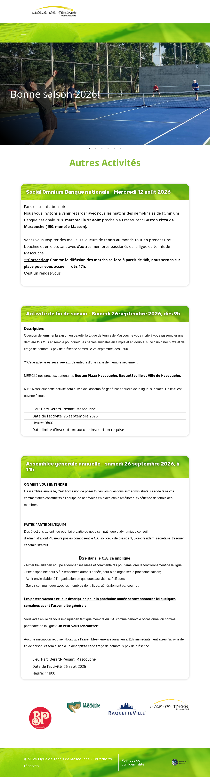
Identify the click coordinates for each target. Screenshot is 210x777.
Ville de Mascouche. (164, 376)
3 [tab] (102, 148)
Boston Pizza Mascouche (96, 376)
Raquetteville (131, 376)
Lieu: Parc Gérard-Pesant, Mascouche (64, 409)
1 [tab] (90, 148)
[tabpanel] (105, 94)
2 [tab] (96, 148)
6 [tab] (120, 148)
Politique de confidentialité (133, 762)
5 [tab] (114, 148)
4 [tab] (108, 148)
